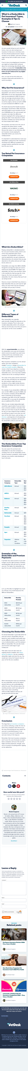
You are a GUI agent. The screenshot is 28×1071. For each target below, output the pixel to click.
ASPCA (6, 493)
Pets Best (7, 516)
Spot (5, 532)
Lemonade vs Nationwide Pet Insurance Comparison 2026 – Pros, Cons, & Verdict (14, 995)
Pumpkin (7, 527)
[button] (10, 786)
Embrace (7, 498)
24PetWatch (8, 486)
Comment (4, 880)
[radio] (8, 799)
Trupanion (9, 365)
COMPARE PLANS (14, 176)
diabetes (10, 654)
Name (3, 897)
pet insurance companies (17, 724)
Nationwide (7, 513)
